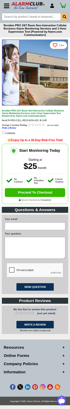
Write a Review (9, 128)
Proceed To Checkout (35, 192)
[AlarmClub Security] (28, 5)
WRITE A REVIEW (35, 324)
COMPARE (10, 133)
